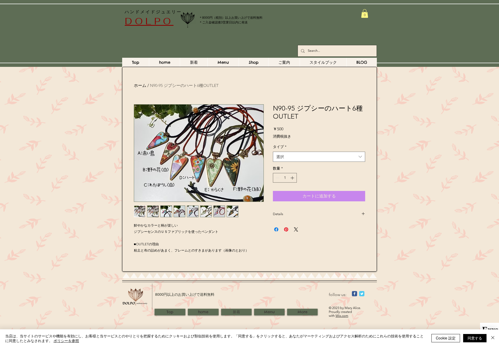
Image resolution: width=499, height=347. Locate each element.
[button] (364, 13)
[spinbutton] (285, 177)
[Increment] (293, 177)
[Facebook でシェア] (276, 229)
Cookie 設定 (446, 337)
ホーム (140, 85)
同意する (475, 337)
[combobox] (319, 157)
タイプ (279, 146)
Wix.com (342, 316)
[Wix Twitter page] (361, 293)
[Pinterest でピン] (286, 229)
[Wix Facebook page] (354, 293)
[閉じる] (493, 338)
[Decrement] (277, 177)
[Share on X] (296, 229)
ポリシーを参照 (66, 340)
